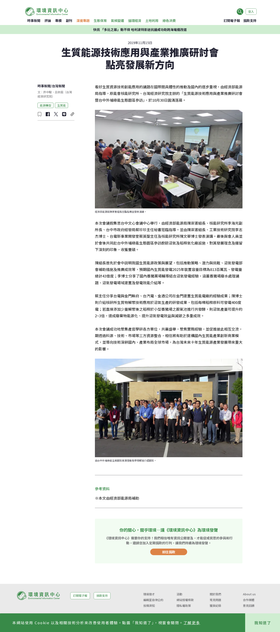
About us (249, 594)
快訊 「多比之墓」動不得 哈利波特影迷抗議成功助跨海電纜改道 (140, 29)
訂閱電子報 (232, 20)
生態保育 (100, 20)
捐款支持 (249, 20)
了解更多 (191, 622)
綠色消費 (169, 20)
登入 (251, 11)
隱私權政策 (183, 606)
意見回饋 (248, 606)
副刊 (69, 20)
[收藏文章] (40, 114)
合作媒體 (248, 600)
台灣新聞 (58, 85)
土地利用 (151, 20)
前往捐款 (168, 551)
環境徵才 (149, 594)
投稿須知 (149, 606)
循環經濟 (134, 20)
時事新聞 (33, 20)
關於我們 (215, 594)
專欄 (58, 20)
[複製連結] (72, 114)
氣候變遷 (117, 20)
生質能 (61, 105)
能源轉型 (45, 105)
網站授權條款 (185, 600)
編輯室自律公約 (153, 600)
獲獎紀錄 (215, 606)
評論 (47, 20)
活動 (179, 594)
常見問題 (215, 600)
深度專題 (83, 20)
